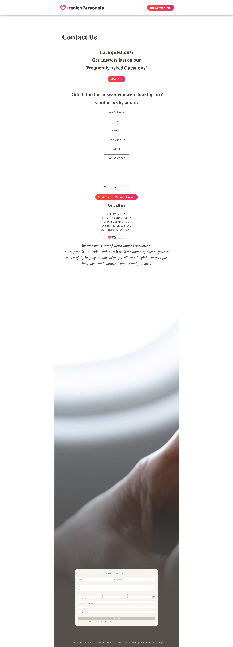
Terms (101, 642)
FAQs (120, 642)
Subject (116, 148)
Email (117, 121)
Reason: (116, 130)
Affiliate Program (134, 642)
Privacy (111, 642)
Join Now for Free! (160, 7)
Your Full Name (116, 112)
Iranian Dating (154, 642)
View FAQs (116, 78)
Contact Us (90, 642)
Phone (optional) (116, 139)
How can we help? (116, 157)
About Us (76, 642)
